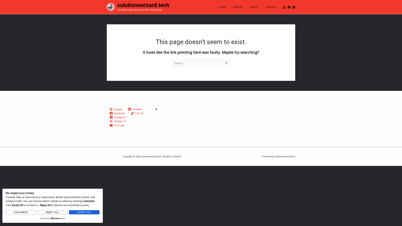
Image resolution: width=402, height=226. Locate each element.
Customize (21, 212)
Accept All (84, 212)
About (254, 6)
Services (238, 6)
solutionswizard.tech (143, 5)
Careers (209, 125)
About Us (210, 117)
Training (210, 121)
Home (222, 6)
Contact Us (211, 129)
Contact (271, 6)
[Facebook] (289, 7)
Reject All (52, 212)
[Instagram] (293, 7)
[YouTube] (284, 7)
